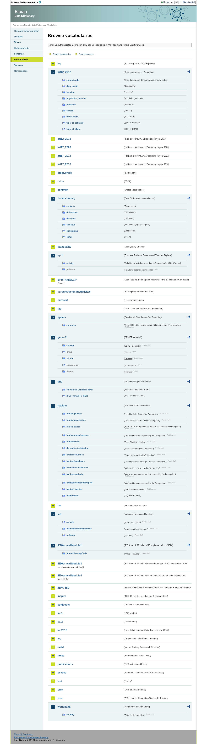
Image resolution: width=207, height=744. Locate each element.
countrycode (72, 80)
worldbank (64, 706)
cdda (61, 181)
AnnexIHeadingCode (76, 553)
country (70, 714)
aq (59, 63)
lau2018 (62, 630)
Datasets (18, 36)
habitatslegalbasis (75, 461)
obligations (72, 231)
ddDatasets (71, 212)
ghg (60, 381)
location (70, 92)
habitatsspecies (74, 489)
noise (61, 655)
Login (166, 2)
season (70, 110)
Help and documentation (26, 31)
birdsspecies (72, 441)
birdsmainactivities (76, 420)
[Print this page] (172, 2)
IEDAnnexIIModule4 (70, 575)
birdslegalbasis (74, 413)
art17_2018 (64, 164)
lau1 (60, 613)
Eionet (27, 25)
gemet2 (62, 337)
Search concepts (86, 54)
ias (59, 505)
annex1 (70, 522)
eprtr (60, 255)
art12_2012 (64, 72)
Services (18, 65)
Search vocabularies (62, 54)
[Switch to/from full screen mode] (177, 2)
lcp (59, 638)
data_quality (72, 86)
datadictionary (66, 198)
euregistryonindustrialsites (74, 291)
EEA (27, 2)
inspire (62, 596)
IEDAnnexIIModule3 (70, 563)
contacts (70, 206)
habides (62, 405)
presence (71, 104)
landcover (64, 604)
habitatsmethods (74, 474)
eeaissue (70, 225)
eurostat (63, 300)
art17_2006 (64, 147)
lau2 (60, 621)
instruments (72, 495)
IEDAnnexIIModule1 (70, 545)
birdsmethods (73, 427)
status (69, 237)
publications (65, 664)
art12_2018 (64, 138)
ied (59, 514)
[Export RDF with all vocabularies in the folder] (188, 72)
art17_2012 (64, 155)
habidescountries (75, 455)
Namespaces (20, 71)
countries (71, 325)
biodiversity (65, 172)
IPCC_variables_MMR (77, 396)
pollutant (70, 535)
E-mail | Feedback (23, 734)
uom (60, 689)
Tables (17, 42)
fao (59, 308)
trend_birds (72, 116)
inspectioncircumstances (79, 528)
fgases (62, 317)
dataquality (64, 246)
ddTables (71, 218)
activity (70, 263)
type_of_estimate (74, 123)
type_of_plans (73, 129)
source (69, 358)
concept (70, 345)
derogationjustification (77, 448)
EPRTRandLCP (67, 279)
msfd (61, 647)
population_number (76, 98)
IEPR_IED (64, 587)
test (60, 681)
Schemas (19, 53)
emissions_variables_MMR (79, 389)
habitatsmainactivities (77, 467)
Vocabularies (21, 59)
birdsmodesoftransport (77, 435)
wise (60, 698)
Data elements (21, 48)
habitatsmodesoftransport (79, 482)
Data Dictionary (38, 25)
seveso (62, 672)
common (63, 189)
